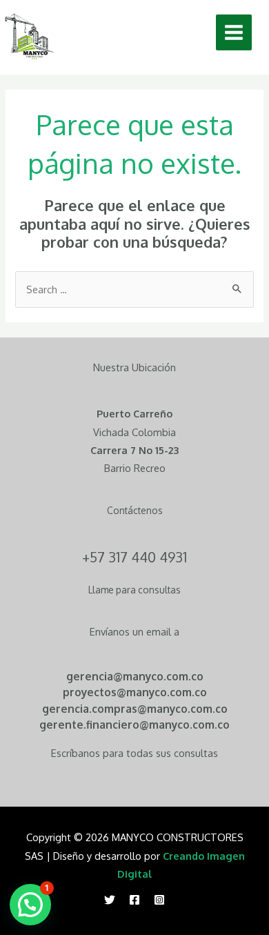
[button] (30, 904)
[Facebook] (134, 899)
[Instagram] (159, 899)
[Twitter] (109, 899)
